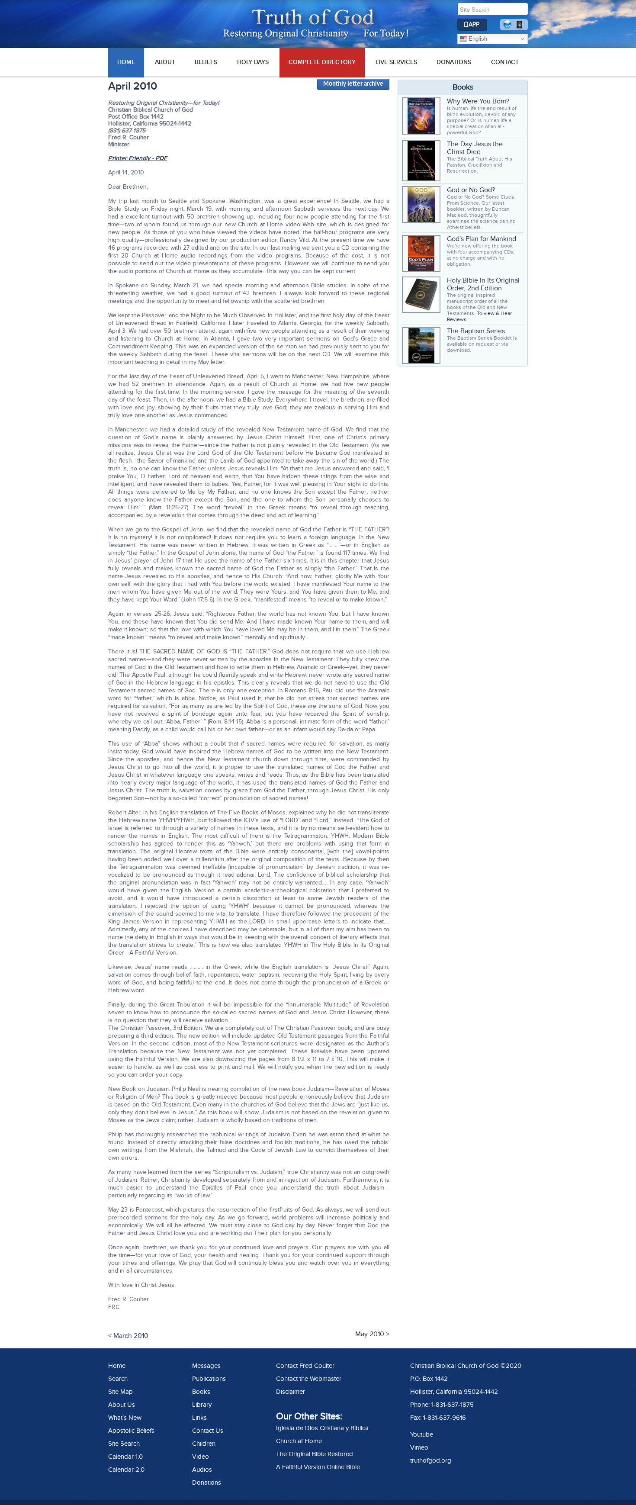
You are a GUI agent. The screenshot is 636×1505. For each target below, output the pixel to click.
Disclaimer (290, 1392)
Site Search (124, 1443)
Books (201, 1392)
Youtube (421, 1434)
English (477, 38)
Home (116, 1366)
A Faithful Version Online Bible (318, 1467)
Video (200, 1456)
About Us (121, 1405)
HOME (126, 62)
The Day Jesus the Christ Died (475, 148)
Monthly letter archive (353, 84)
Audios (202, 1469)
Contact (505, 62)
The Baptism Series (476, 331)
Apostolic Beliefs (131, 1430)
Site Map (120, 1392)
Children (203, 1443)
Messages (206, 1366)
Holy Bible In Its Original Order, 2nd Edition (483, 284)
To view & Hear (494, 313)
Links (199, 1417)
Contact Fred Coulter (305, 1366)
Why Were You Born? (478, 101)
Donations (454, 62)
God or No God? (471, 190)
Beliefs (206, 62)
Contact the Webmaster (308, 1379)
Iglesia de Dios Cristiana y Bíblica (322, 1428)
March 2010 (130, 1335)
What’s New (124, 1417)
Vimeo (419, 1447)
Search (118, 1379)
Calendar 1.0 (125, 1456)
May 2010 (369, 1334)
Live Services (396, 62)
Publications (209, 1379)
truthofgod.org (430, 1460)
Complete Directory (322, 62)
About (165, 62)
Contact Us (207, 1430)
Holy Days (253, 62)
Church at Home (299, 1441)
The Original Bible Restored (314, 1454)
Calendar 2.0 (126, 1469)
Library (202, 1405)
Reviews (456, 319)
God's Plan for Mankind (481, 239)
